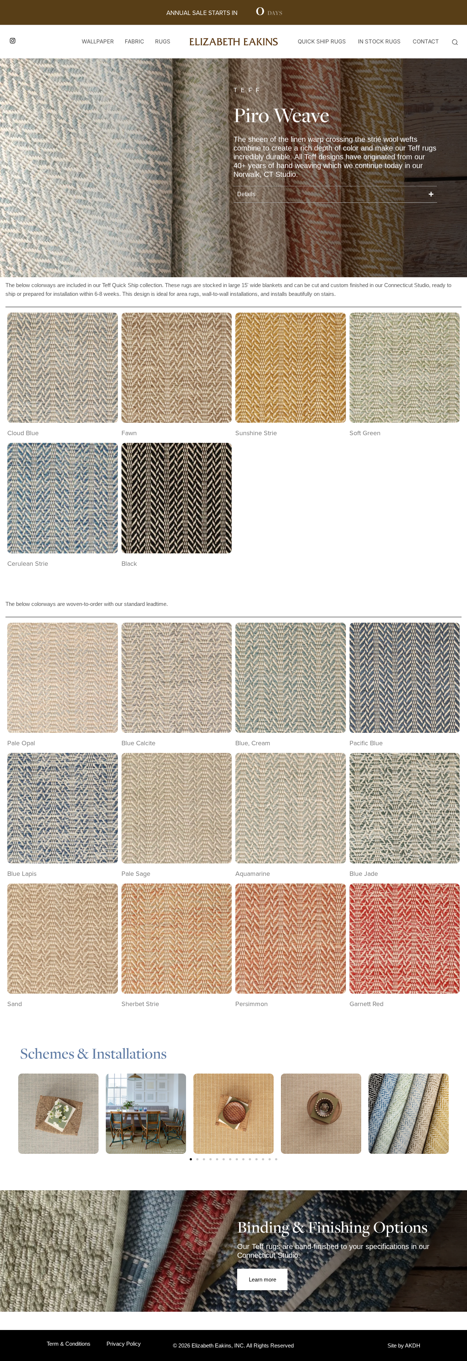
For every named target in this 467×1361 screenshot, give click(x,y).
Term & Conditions (68, 1344)
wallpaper (98, 41)
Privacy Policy (124, 1344)
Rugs (162, 41)
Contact (426, 41)
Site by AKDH (403, 1345)
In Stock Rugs (379, 41)
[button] (455, 42)
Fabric (134, 41)
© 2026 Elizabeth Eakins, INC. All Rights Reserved (233, 1345)
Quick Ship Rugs (322, 41)
